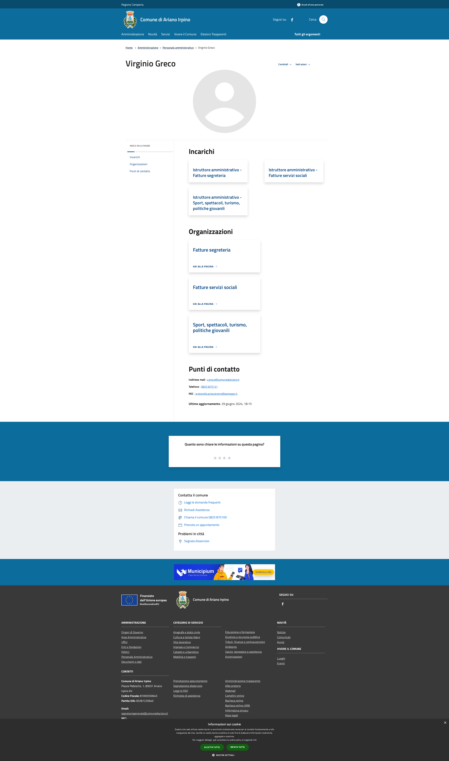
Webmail (230, 691)
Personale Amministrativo (136, 657)
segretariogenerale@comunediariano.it (144, 713)
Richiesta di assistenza (186, 696)
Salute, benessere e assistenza (243, 652)
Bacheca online (234, 700)
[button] (224, 755)
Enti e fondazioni (131, 647)
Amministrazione (148, 47)
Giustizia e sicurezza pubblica (242, 637)
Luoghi (281, 658)
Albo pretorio (233, 686)
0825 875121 (209, 387)
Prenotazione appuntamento (190, 681)
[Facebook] (290, 19)
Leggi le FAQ (180, 691)
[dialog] (224, 740)
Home (129, 47)
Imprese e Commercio (186, 647)
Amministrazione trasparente (242, 681)
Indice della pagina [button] (140, 145)
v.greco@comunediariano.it (223, 380)
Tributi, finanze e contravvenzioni (245, 642)
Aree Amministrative (133, 637)
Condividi (283, 64)
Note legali (231, 715)
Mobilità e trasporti (184, 657)
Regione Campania (132, 4)
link (255, 740)
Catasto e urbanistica (186, 652)
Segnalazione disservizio (187, 686)
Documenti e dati (131, 662)
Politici (125, 652)
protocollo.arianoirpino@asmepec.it (216, 394)
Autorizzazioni (233, 657)
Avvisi (280, 642)
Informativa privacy (236, 710)
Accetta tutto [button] (212, 747)
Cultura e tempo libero (186, 637)
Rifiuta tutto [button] (237, 747)
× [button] (445, 722)
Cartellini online (234, 696)
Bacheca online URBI (237, 705)
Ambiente (231, 647)
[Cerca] (323, 19)
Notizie (281, 632)
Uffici (124, 642)
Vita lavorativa (182, 642)
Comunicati (284, 637)
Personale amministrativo (178, 47)
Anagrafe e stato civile (186, 632)
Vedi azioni (301, 64)
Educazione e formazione (240, 632)
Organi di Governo (132, 632)
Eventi (281, 663)
